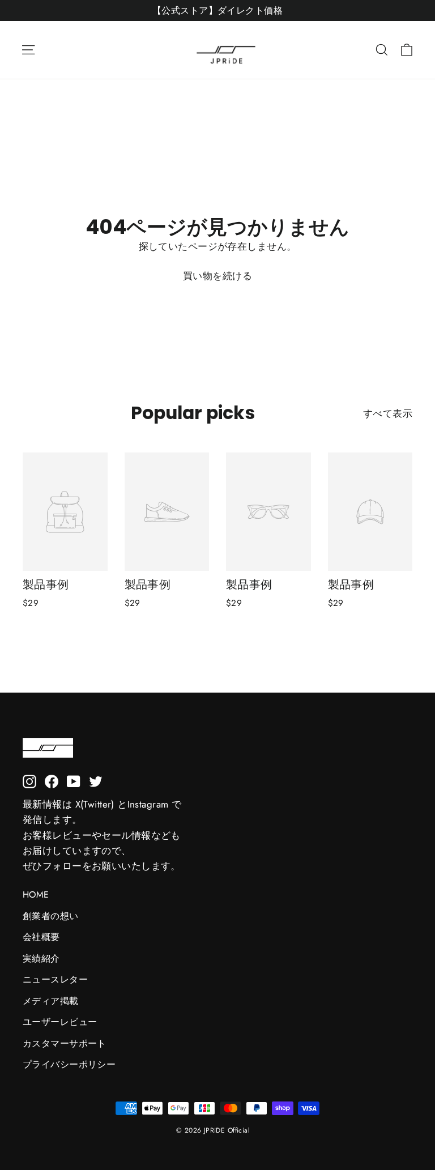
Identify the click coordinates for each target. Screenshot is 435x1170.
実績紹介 (41, 958)
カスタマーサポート (64, 1043)
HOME (36, 894)
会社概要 (41, 936)
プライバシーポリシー (69, 1064)
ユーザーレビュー (60, 1021)
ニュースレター (55, 979)
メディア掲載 (51, 1000)
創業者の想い (51, 916)
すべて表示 (387, 413)
